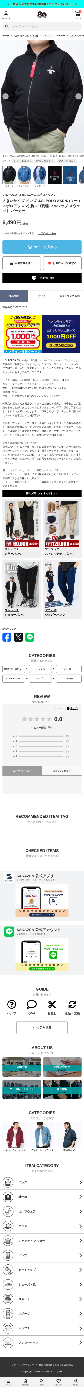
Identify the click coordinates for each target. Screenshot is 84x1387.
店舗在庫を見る (24, 263)
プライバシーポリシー (22, 1365)
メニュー (8, 1385)
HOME (5, 35)
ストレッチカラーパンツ (13, 551)
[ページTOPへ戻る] (78, 1378)
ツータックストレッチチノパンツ (59, 551)
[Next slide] (78, 96)
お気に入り (59, 1385)
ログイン (6, 18)
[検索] (7, 26)
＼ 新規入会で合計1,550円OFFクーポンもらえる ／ (42, 4)
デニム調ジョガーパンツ (55, 612)
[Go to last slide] (5, 96)
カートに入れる (45, 247)
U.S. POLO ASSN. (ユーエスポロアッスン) (29, 194)
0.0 (58, 719)
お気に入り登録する (65, 263)
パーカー (60, 35)
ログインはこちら (47, 233)
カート (78, 18)
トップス (47, 35)
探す (42, 1385)
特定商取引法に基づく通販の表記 (56, 1365)
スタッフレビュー (62, 771)
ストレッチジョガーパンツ (15, 612)
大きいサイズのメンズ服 (26, 35)
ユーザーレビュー (22, 771)
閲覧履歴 (25, 1385)
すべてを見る (42, 1027)
